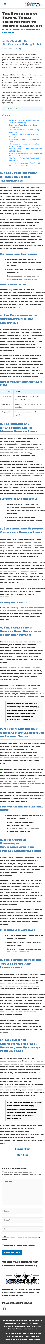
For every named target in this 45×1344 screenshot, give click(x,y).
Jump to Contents (10, 109)
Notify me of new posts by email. (20, 1245)
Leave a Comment (10, 30)
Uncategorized (28, 30)
